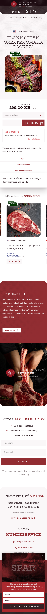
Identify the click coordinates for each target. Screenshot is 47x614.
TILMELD (23, 461)
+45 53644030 (25, 547)
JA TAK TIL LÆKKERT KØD (23, 606)
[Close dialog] (42, 555)
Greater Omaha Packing (26, 32)
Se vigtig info (34, 139)
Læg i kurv (31, 123)
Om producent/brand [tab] (23, 170)
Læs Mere (12, 261)
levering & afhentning (22, 518)
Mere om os (10, 330)
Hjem (7, 18)
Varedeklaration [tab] (23, 164)
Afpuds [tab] (23, 159)
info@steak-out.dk (25, 541)
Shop (12, 18)
